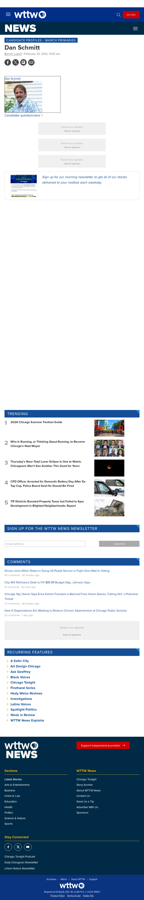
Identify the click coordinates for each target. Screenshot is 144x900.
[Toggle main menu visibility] (8, 14)
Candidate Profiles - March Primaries (41, 40)
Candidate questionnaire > (23, 115)
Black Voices (20, 677)
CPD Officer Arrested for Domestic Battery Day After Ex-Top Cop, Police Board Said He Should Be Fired (48, 483)
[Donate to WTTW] (72, 886)
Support (93, 879)
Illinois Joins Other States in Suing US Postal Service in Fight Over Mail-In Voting (57, 571)
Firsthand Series (22, 687)
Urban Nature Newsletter (19, 868)
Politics (8, 813)
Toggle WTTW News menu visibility (137, 28)
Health (8, 807)
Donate (131, 14)
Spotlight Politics (23, 709)
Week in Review (22, 714)
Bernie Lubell (13, 54)
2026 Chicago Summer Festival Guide (36, 422)
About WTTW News (88, 790)
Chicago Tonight (22, 682)
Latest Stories (13, 779)
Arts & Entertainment (16, 785)
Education (10, 801)
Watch (64, 879)
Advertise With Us (87, 807)
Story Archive (84, 785)
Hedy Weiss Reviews (26, 693)
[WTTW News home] (20, 28)
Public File (88, 895)
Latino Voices (20, 704)
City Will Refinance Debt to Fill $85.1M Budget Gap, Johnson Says (47, 582)
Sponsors (82, 813)
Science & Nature (15, 818)
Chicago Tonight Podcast (19, 856)
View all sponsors (72, 131)
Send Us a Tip (85, 801)
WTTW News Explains (27, 720)
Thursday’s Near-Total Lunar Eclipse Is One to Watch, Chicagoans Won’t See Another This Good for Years (46, 463)
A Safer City (19, 660)
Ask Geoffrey (20, 671)
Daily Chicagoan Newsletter (21, 862)
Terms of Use (74, 895)
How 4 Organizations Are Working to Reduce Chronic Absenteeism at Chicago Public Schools (65, 610)
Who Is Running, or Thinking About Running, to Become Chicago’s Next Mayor (47, 443)
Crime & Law (12, 796)
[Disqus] (72, 252)
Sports (8, 824)
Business (9, 790)
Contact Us (83, 796)
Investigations (21, 698)
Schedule (51, 879)
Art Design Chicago (25, 666)
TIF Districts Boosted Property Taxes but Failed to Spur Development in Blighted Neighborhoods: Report (47, 503)
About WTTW (78, 879)
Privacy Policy (57, 895)
